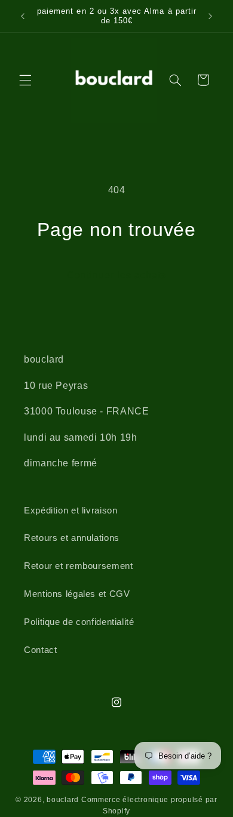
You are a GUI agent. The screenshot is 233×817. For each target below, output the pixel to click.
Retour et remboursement (78, 566)
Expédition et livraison (71, 510)
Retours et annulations (71, 538)
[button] (25, 80)
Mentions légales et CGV (77, 594)
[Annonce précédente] (23, 16)
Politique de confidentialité (79, 622)
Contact (40, 650)
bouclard (63, 799)
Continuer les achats (117, 275)
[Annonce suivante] (210, 16)
